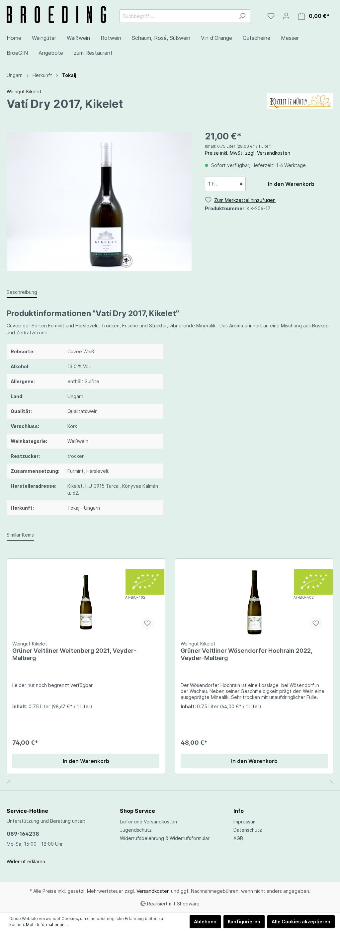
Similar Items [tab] (20, 535)
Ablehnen (205, 921)
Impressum (245, 821)
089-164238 (23, 833)
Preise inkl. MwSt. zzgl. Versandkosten (247, 153)
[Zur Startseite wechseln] (56, 14)
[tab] (22, 292)
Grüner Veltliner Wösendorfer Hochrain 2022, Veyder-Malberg (246, 654)
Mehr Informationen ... (47, 924)
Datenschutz (247, 830)
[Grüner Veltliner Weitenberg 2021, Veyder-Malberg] (85, 602)
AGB (238, 838)
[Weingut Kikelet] (300, 100)
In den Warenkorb (291, 184)
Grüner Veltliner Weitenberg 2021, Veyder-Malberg (74, 654)
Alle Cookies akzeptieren (301, 921)
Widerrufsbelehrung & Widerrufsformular (165, 838)
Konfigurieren (244, 921)
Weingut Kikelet (24, 91)
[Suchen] (242, 16)
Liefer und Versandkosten (148, 821)
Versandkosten (153, 891)
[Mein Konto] (286, 16)
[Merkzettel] (271, 16)
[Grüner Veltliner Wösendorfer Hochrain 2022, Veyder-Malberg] (254, 602)
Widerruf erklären (26, 861)
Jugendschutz (136, 830)
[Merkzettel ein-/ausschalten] (147, 623)
